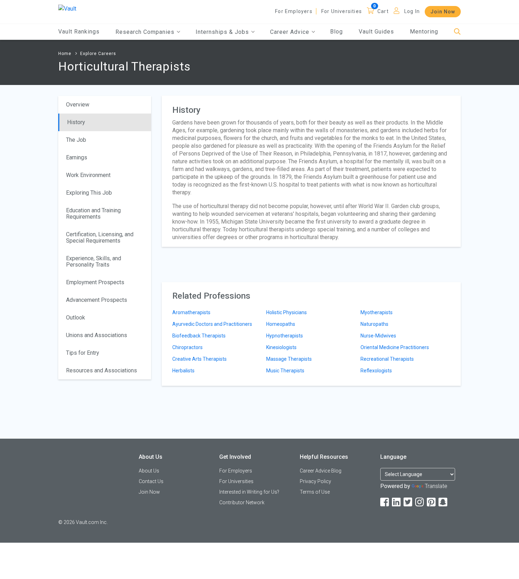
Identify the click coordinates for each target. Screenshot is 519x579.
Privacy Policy (315, 481)
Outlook (75, 317)
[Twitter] (408, 502)
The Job (76, 139)
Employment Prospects (95, 282)
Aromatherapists (191, 312)
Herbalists (183, 370)
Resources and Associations (101, 370)
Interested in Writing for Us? (249, 492)
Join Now (442, 11)
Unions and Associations (96, 335)
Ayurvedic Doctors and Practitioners (212, 324)
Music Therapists (285, 370)
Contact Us (151, 481)
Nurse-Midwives (378, 336)
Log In (412, 11)
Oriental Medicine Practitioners (394, 347)
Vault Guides (376, 31)
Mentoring (424, 31)
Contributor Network (241, 502)
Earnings (76, 157)
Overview (77, 104)
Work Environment (88, 175)
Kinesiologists (281, 347)
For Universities (341, 11)
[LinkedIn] (397, 502)
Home (64, 53)
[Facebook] (385, 502)
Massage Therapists (289, 359)
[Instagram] (420, 502)
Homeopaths (280, 324)
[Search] (457, 32)
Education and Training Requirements (93, 213)
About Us (149, 471)
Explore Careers (98, 53)
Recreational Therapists (387, 359)
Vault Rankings (79, 31)
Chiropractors (187, 347)
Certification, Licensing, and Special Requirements (99, 237)
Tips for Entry (82, 352)
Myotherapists (376, 312)
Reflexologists (376, 370)
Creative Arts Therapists (199, 359)
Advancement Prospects (96, 300)
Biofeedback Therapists (199, 336)
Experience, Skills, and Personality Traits (93, 261)
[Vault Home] (67, 8)
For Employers (293, 11)
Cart (383, 11)
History (76, 122)
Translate (436, 486)
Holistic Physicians (286, 312)
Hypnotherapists (284, 336)
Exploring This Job (89, 192)
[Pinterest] (432, 502)
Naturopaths (374, 324)
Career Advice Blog (320, 471)
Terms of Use (315, 492)
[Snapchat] (443, 502)
